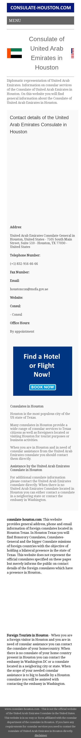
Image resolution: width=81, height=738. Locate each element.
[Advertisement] (40, 178)
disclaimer (41, 735)
